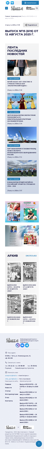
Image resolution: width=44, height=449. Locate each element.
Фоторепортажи (11, 394)
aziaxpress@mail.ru (11, 376)
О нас (7, 397)
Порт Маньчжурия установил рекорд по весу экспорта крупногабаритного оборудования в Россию (21, 151)
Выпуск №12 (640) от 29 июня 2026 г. (28, 421)
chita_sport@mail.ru (11, 379)
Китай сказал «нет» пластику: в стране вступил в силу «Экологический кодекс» (19, 84)
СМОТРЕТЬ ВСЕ (31, 256)
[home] (18, 8)
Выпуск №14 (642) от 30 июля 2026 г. (28, 399)
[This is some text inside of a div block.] (14, 271)
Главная (8, 384)
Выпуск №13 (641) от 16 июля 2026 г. (28, 410)
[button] (6, 8)
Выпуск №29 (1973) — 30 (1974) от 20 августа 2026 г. (29, 386)
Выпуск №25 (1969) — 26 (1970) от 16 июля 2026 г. (28, 415)
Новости (8, 387)
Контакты (9, 401)
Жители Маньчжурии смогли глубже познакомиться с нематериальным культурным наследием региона (21, 118)
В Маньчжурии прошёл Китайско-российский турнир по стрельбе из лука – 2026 (21, 184)
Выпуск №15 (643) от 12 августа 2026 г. (28, 393)
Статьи (7, 391)
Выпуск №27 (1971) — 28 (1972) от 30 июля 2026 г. (28, 404)
